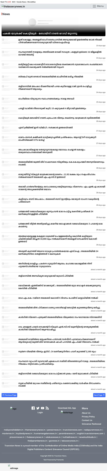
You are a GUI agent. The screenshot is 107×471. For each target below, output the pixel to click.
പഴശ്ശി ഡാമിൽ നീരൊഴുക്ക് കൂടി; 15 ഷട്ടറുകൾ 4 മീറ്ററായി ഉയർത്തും (52, 108)
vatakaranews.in (53, 437)
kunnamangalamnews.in (45, 433)
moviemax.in (8, 433)
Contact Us (87, 420)
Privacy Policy (88, 416)
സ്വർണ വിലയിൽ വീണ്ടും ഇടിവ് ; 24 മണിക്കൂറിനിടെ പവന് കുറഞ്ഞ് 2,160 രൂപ (57, 351)
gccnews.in (54, 440)
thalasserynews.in (34, 437)
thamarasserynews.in (35, 429)
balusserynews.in (70, 440)
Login (40, 412)
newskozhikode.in (87, 437)
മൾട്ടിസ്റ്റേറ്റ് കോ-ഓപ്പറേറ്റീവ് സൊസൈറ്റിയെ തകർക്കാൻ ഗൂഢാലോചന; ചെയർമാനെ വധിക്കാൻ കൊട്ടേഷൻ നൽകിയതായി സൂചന (60, 65)
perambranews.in (67, 433)
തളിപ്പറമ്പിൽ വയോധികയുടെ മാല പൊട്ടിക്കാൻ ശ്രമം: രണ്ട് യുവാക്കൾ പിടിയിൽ (58, 373)
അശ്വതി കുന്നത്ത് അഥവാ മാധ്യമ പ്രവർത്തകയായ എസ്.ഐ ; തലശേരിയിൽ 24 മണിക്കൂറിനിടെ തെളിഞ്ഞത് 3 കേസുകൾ (58, 252)
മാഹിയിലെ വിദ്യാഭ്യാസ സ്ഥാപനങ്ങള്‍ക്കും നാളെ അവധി (46, 98)
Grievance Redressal (91, 424)
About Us (86, 413)
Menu (100, 6)
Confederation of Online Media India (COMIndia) (67, 445)
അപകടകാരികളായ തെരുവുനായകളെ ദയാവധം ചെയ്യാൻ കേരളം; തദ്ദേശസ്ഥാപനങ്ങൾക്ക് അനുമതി (51, 151)
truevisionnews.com (72, 429)
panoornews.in (54, 429)
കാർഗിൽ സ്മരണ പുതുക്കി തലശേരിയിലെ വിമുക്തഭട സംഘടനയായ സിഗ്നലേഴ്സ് (60, 317)
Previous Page (10, 395)
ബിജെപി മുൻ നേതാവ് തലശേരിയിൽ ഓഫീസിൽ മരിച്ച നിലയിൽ (50, 76)
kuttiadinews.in (70, 437)
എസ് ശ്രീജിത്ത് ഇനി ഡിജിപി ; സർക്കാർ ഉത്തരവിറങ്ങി (45, 127)
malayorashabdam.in (13, 429)
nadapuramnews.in (93, 429)
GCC (14, 2)
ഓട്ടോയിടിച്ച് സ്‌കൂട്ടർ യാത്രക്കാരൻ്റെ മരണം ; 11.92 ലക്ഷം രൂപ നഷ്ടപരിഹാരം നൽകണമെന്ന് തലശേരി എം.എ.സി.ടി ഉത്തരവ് (56, 175)
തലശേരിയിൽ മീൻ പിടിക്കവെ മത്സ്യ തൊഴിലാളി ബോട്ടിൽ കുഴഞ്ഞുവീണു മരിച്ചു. (59, 307)
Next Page (98, 395)
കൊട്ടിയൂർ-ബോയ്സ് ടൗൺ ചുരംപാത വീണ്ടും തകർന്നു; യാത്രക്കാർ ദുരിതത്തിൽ (59, 118)
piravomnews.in (17, 437)
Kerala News (21, 2)
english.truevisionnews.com (90, 433)
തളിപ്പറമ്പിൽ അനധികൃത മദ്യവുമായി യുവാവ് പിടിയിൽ (45, 275)
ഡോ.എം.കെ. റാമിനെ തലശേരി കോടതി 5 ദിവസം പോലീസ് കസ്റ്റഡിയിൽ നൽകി (58, 298)
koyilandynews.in (24, 433)
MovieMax (31, 2)
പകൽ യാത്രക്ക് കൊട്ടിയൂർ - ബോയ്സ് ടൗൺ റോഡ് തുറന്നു (40, 33)
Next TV (6, 2)
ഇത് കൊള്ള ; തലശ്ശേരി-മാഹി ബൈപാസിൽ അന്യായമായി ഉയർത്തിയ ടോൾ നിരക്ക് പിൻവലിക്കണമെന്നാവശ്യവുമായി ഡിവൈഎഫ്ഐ (60, 41)
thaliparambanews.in (37, 440)
